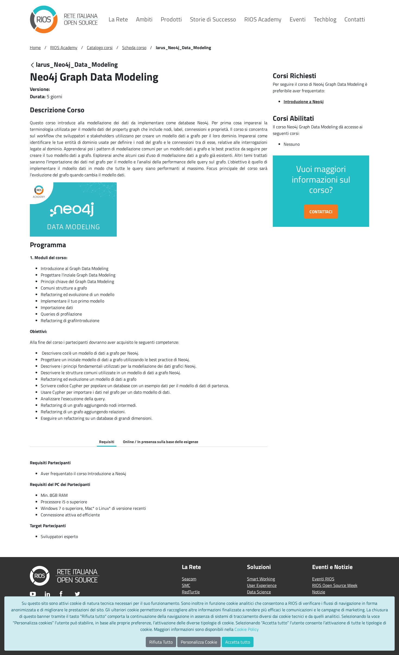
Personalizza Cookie (199, 642)
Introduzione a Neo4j (304, 101)
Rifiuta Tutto (161, 642)
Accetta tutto (237, 642)
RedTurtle (191, 592)
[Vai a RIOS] (64, 19)
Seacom (189, 578)
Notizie (318, 592)
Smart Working (261, 578)
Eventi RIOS (323, 578)
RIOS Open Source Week (334, 585)
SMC (186, 585)
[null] (33, 65)
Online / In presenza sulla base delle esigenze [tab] (160, 441)
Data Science (259, 592)
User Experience (262, 585)
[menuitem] (118, 19)
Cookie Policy (247, 629)
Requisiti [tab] (106, 441)
